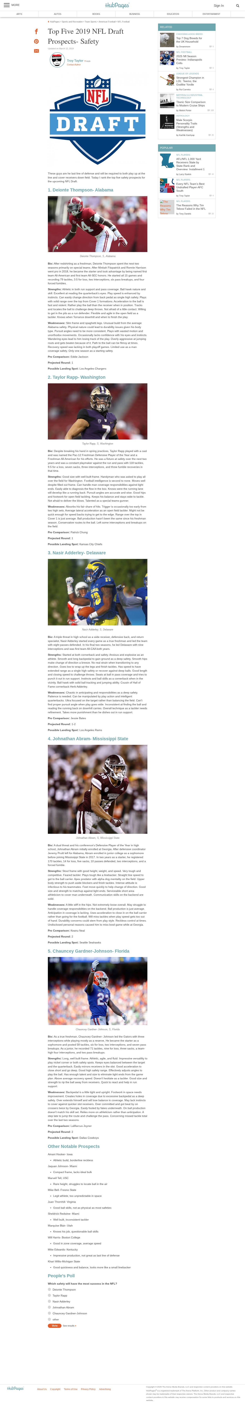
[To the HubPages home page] (15, 1388)
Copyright (55, 1389)
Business (134, 14)
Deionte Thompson (64, 1289)
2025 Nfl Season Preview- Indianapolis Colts (189, 60)
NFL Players (183, 155)
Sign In (219, 5)
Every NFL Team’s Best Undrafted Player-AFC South (190, 187)
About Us (42, 1389)
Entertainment (211, 14)
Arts (19, 14)
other (56, 1319)
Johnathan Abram (63, 1307)
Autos (57, 14)
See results (68, 1325)
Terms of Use (71, 1389)
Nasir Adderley (61, 1301)
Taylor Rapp (60, 1295)
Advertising (105, 1389)
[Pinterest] (36, 42)
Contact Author (74, 64)
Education (173, 14)
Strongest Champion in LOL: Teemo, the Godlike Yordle (190, 81)
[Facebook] (36, 32)
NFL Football (184, 52)
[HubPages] (117, 5)
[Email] (36, 51)
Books (96, 14)
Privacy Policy (88, 1389)
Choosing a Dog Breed (189, 34)
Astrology (182, 116)
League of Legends (187, 73)
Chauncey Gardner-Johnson (70, 1313)
